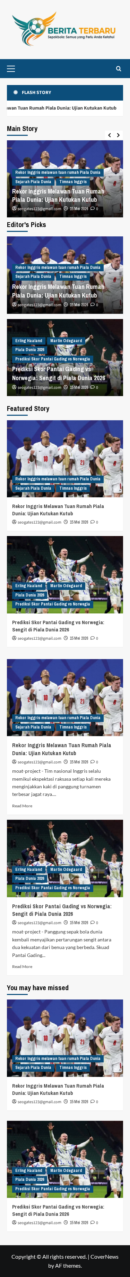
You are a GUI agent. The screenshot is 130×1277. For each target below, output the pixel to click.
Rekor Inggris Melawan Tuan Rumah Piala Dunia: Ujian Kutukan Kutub (58, 195)
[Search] (118, 69)
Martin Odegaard (66, 341)
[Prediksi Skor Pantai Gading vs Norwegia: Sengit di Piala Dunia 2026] (65, 574)
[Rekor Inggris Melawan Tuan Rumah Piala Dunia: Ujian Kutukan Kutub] (65, 458)
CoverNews (104, 1256)
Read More (22, 805)
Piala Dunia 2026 (29, 350)
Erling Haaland (28, 341)
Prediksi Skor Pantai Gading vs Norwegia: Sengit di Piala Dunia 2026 (58, 373)
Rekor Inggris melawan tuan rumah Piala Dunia (58, 172)
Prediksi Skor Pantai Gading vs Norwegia (52, 359)
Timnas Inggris (73, 182)
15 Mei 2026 (79, 209)
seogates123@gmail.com (39, 209)
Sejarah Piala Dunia (33, 182)
